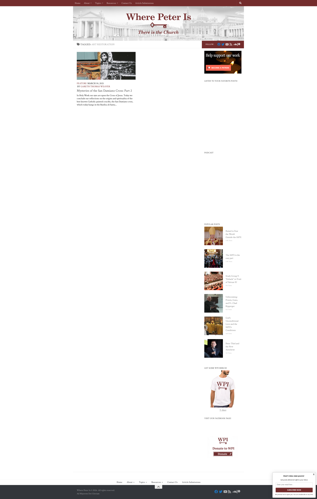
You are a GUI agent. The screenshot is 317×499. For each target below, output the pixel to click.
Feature (82, 83)
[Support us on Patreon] (238, 44)
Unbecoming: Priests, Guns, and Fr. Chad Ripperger (232, 302)
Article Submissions (144, 3)
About (87, 3)
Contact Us (126, 3)
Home (77, 3)
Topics (98, 3)
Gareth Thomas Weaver (95, 86)
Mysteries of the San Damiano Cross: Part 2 (104, 91)
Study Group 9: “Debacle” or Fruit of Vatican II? (233, 279)
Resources (111, 3)
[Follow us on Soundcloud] (234, 44)
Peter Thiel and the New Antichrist (232, 346)
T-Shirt (223, 410)
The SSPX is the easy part (233, 257)
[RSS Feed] (230, 44)
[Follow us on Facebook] (218, 44)
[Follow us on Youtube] (226, 44)
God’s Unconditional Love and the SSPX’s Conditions (232, 324)
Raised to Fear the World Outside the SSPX (233, 234)
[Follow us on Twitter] (222, 44)
